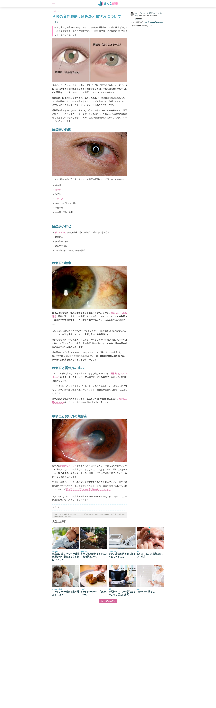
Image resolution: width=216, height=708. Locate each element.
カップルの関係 (57, 589)
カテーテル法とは (146, 591)
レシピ (82, 589)
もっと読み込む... (108, 601)
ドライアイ (60, 199)
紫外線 (58, 190)
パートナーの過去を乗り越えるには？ (65, 593)
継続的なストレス (68, 466)
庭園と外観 (83, 551)
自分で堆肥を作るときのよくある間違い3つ (93, 555)
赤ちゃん (55, 551)
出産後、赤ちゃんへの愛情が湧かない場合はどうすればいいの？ (65, 556)
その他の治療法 (113, 551)
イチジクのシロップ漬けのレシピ (93, 593)
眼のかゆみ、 (61, 232)
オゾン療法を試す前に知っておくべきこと (122, 555)
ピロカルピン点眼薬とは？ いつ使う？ (150, 555)
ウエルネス (55, 11)
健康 (138, 551)
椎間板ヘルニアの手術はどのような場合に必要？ (122, 593)
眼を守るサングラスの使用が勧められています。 (88, 489)
